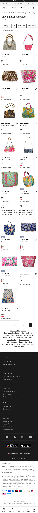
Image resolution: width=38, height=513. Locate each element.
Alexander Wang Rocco (18, 331)
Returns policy (7, 379)
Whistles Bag (19, 346)
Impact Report (7, 424)
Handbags (32, 13)
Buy (4, 370)
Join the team (7, 427)
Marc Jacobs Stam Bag (25, 337)
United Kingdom (11, 503)
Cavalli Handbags (10, 342)
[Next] (23, 325)
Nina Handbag (12, 340)
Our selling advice (9, 391)
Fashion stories (8, 430)
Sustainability (7, 421)
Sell (4, 385)
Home (4, 13)
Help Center (7, 406)
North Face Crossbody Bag (11, 344)
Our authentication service (12, 376)
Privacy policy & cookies (18, 458)
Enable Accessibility (19, 1)
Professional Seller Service (12, 397)
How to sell (6, 388)
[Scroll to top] (30, 325)
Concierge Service (9, 364)
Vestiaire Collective (10, 415)
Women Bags (22, 13)
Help (4, 403)
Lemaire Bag (28, 335)
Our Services (8, 358)
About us (6, 418)
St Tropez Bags (28, 344)
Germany (26, 503)
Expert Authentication (26, 210)
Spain (30, 503)
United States (19, 503)
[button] (34, 8)
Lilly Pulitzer (12, 13)
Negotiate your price (8, 210)
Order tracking (8, 373)
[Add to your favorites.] (17, 55)
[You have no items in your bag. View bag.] (34, 8)
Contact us (6, 409)
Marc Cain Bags (8, 337)
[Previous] (14, 325)
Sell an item (7, 394)
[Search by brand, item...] (3, 7)
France (4, 503)
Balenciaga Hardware (11, 333)
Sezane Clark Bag (25, 342)
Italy (34, 503)
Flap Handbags (26, 333)
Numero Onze (24, 340)
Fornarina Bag (8, 335)
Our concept (7, 361)
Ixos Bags (18, 335)
